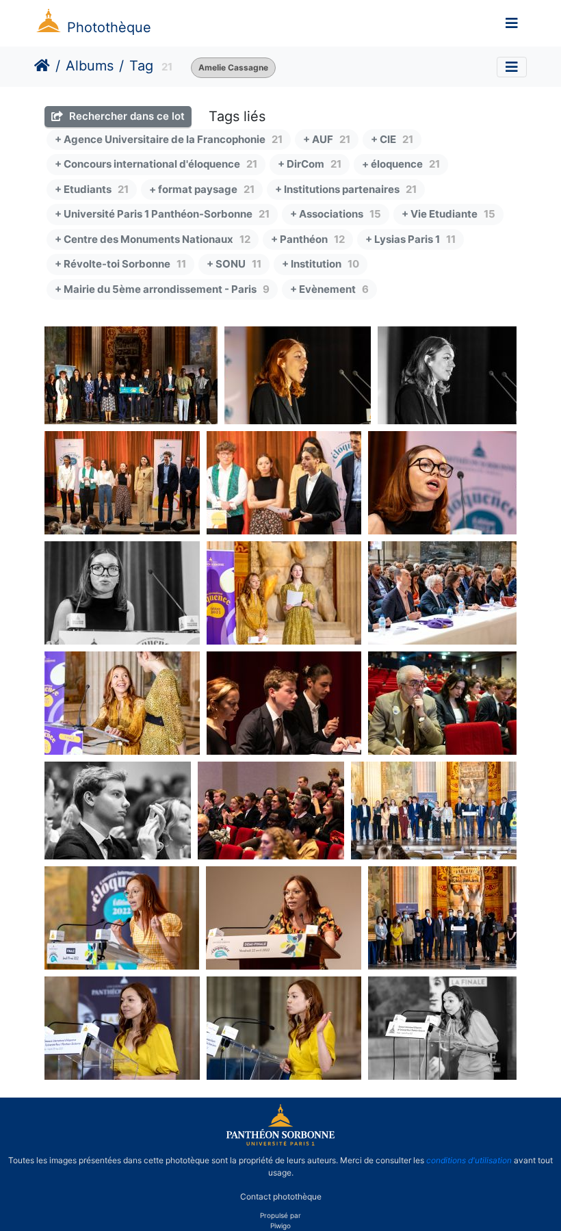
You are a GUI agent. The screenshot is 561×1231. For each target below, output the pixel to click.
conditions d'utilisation (469, 1160)
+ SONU (234, 263)
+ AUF (326, 139)
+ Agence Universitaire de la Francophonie (169, 139)
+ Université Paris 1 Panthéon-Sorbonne (162, 213)
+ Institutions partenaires (346, 189)
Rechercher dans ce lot (125, 115)
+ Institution (320, 263)
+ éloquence (401, 163)
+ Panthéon (308, 239)
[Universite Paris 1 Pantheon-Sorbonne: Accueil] (280, 1143)
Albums (90, 65)
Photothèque (109, 27)
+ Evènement (329, 289)
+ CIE (392, 139)
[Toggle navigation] (512, 23)
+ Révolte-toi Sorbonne (120, 263)
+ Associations (335, 213)
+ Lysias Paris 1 (410, 239)
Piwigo (280, 1225)
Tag (141, 65)
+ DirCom (309, 163)
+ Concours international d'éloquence (156, 163)
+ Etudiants (92, 189)
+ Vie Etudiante (448, 213)
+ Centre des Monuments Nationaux (152, 239)
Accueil (42, 65)
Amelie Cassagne (233, 67)
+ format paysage (202, 189)
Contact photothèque (281, 1196)
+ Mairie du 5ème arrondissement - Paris (162, 289)
